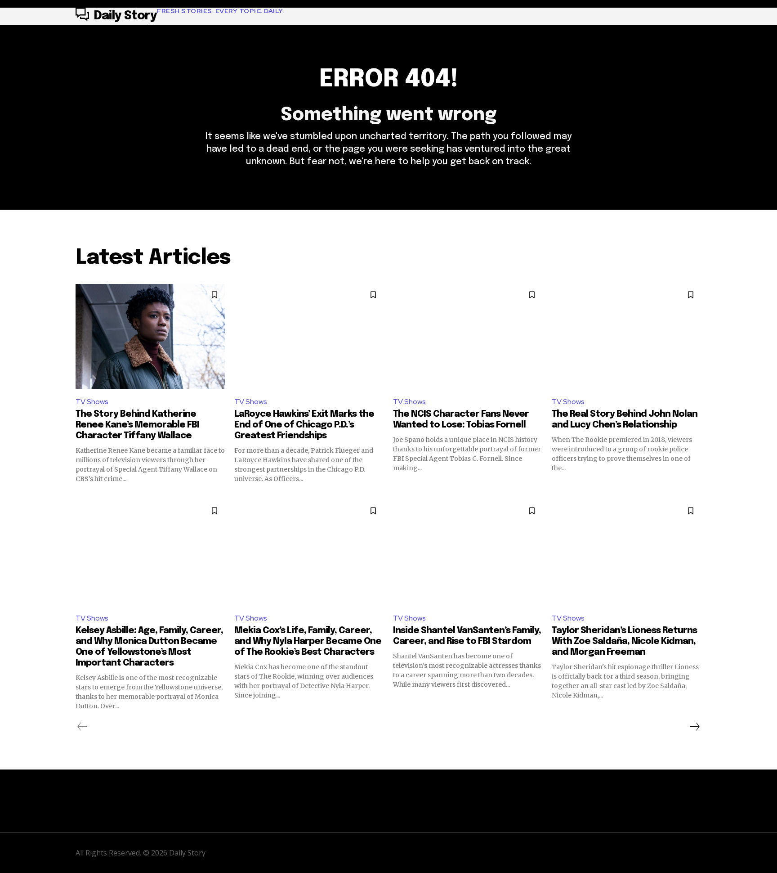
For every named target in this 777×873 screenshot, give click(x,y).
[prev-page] (82, 727)
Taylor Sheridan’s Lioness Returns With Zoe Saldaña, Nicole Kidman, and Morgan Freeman (624, 641)
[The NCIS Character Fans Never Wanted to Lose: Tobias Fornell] (468, 336)
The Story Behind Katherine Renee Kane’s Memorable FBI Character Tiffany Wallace (137, 425)
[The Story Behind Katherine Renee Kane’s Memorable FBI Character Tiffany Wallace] (150, 336)
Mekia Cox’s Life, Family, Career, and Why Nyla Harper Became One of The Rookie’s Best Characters (307, 641)
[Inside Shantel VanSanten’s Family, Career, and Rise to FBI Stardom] (468, 552)
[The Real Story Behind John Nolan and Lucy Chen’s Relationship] (626, 336)
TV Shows (92, 401)
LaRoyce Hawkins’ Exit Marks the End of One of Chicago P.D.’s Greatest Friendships (304, 425)
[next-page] (694, 727)
